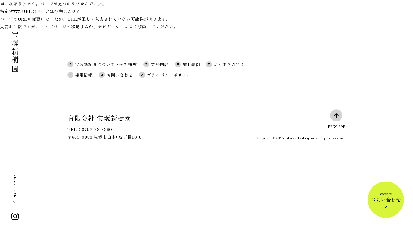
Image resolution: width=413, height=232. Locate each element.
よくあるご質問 (229, 64)
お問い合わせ (119, 75)
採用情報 (84, 75)
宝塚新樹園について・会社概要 (106, 64)
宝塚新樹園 (15, 52)
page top (337, 125)
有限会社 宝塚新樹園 (99, 118)
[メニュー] (15, 13)
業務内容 (160, 64)
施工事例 (191, 64)
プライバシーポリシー (169, 75)
